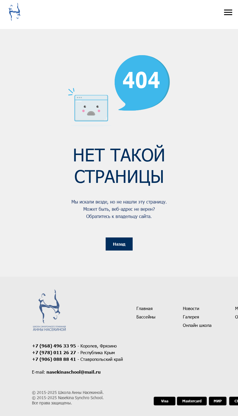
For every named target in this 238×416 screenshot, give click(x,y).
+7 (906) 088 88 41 (54, 359)
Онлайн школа (197, 325)
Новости (191, 308)
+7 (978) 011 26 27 (54, 352)
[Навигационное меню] (228, 12)
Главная (144, 308)
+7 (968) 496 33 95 (54, 345)
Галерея (191, 316)
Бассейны (145, 316)
